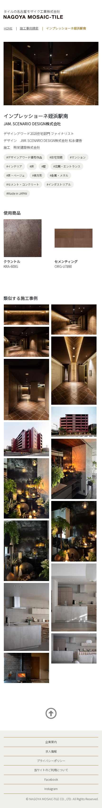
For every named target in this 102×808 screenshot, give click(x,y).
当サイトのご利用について (51, 770)
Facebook (51, 779)
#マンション (78, 157)
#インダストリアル (59, 184)
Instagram (51, 789)
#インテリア (14, 166)
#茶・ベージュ (15, 175)
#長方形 (37, 175)
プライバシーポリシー (51, 761)
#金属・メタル (59, 175)
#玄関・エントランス (66, 166)
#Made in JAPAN (16, 193)
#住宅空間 (56, 157)
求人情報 (51, 751)
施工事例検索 (29, 28)
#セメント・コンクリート (22, 184)
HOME (8, 28)
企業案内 (51, 742)
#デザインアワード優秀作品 (24, 157)
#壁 (44, 166)
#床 (32, 166)
